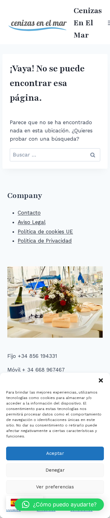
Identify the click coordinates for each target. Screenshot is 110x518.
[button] (101, 380)
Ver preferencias (55, 487)
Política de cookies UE (45, 231)
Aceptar (55, 453)
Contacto (29, 213)
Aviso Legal (32, 222)
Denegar (55, 470)
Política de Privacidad (45, 241)
